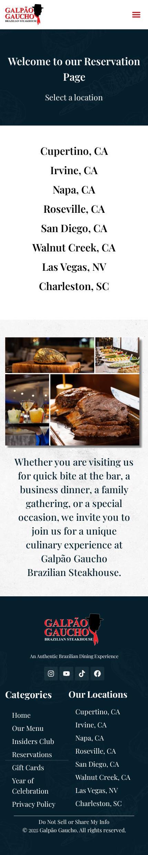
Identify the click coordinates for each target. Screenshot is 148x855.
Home (21, 714)
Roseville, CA (74, 209)
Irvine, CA (74, 170)
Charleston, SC (74, 286)
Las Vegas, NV (74, 267)
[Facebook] (97, 673)
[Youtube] (66, 673)
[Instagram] (51, 673)
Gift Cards (28, 767)
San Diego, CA (74, 228)
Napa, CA (74, 189)
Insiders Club (33, 741)
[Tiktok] (82, 673)
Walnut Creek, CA (74, 247)
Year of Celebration (30, 785)
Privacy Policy (33, 803)
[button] (136, 14)
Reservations (32, 754)
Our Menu (28, 728)
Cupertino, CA (74, 151)
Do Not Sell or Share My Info (74, 821)
